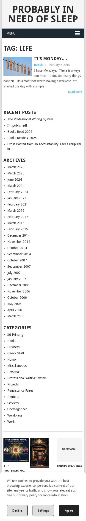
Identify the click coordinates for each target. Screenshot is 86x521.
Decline (17, 510)
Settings (43, 510)
